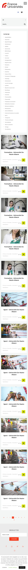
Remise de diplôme (9, 106)
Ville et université (9, 124)
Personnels (7, 99)
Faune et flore (8, 74)
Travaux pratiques (9, 120)
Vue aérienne (8, 129)
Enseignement (8, 60)
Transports (7, 117)
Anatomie (7, 39)
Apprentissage (8, 41)
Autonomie (7, 48)
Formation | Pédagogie (10, 76)
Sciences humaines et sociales (12, 113)
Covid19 (7, 53)
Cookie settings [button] (13, 567)
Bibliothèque (8, 51)
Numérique (7, 90)
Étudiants (7, 64)
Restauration (8, 108)
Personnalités (8, 97)
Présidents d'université (10, 101)
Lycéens (7, 85)
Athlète (6, 46)
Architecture (7, 44)
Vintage (6, 127)
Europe (6, 67)
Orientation (7, 92)
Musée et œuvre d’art (10, 87)
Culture (6, 55)
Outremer (7, 94)
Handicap (7, 78)
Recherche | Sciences (9, 103)
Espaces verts (8, 62)
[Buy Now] (21, 160)
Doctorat (7, 58)
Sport (6, 115)
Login (18, 12)
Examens (7, 71)
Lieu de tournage (9, 83)
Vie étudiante (8, 122)
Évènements (7, 69)
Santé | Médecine (9, 110)
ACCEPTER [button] (22, 567)
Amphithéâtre (8, 37)
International (8, 81)
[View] (19, 160)
